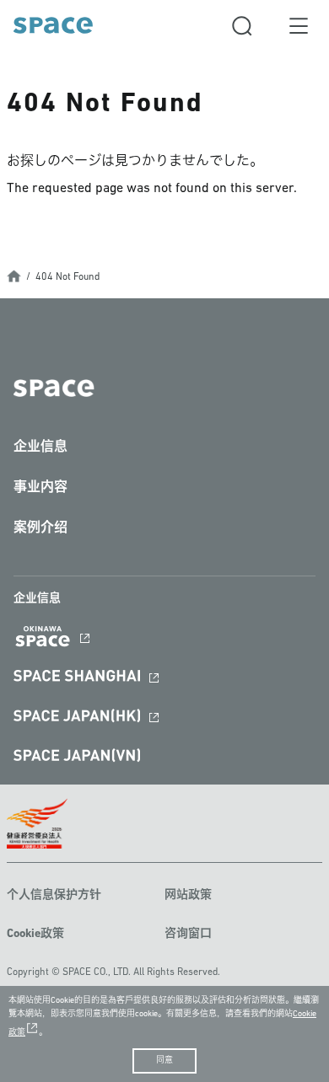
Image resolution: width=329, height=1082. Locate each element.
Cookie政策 (35, 934)
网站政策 (188, 895)
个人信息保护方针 (54, 895)
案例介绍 (40, 528)
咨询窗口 (188, 934)
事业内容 (40, 488)
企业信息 (40, 447)
